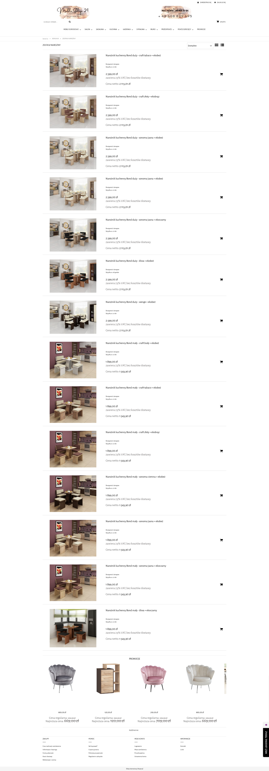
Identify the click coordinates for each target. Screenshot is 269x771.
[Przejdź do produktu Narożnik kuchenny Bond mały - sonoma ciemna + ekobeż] (73, 493)
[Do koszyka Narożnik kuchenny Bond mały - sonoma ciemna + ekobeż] (221, 495)
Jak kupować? (93, 746)
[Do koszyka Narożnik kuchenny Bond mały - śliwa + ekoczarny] (221, 629)
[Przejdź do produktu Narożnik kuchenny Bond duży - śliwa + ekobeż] (73, 276)
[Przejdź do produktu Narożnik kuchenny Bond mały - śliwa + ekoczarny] (73, 628)
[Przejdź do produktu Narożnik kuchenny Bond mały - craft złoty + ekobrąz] (73, 449)
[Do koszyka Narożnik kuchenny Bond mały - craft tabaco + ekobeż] (221, 406)
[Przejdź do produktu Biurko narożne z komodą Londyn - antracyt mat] (203, 687)
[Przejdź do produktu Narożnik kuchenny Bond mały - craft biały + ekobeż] (73, 360)
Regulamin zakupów (95, 756)
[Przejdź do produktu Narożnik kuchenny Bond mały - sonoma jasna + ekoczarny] (73, 582)
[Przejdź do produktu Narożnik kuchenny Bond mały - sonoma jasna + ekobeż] (73, 538)
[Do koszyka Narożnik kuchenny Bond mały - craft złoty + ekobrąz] (221, 451)
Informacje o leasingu (50, 750)
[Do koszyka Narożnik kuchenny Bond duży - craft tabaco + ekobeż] (221, 74)
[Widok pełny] (222, 45)
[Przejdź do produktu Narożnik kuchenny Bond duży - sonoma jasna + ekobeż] (73, 152)
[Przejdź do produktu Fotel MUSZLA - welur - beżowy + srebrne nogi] (157, 687)
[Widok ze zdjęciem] (216, 45)
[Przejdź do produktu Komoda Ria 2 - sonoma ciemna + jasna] (66, 687)
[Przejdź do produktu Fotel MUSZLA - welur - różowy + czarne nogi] (111, 687)
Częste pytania (94, 750)
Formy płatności (48, 753)
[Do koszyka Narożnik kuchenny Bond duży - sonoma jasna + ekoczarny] (221, 238)
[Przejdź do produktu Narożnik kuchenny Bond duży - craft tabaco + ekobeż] (73, 70)
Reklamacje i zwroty (49, 760)
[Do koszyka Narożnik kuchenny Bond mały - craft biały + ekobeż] (221, 362)
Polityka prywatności (96, 753)
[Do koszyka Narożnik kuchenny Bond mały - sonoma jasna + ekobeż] (221, 540)
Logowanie (138, 746)
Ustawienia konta (140, 756)
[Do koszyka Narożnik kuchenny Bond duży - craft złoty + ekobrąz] (221, 115)
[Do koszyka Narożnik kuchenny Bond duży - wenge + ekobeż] (221, 320)
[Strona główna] (134, 12)
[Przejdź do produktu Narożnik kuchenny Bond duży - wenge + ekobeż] (73, 317)
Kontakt (183, 746)
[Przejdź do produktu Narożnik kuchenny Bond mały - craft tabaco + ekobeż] (73, 404)
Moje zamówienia (140, 750)
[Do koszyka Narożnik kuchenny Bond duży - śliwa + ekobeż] (221, 279)
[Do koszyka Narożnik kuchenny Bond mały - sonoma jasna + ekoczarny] (221, 584)
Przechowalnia (139, 753)
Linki (182, 750)
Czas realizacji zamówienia (52, 746)
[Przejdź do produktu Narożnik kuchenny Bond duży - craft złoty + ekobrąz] (73, 111)
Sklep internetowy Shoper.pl (134, 769)
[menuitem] (72, 29)
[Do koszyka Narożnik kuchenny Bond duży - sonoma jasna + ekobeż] (221, 156)
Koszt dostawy (47, 756)
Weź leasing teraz (266, 742)
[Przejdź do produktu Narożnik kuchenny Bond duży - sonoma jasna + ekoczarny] (73, 235)
